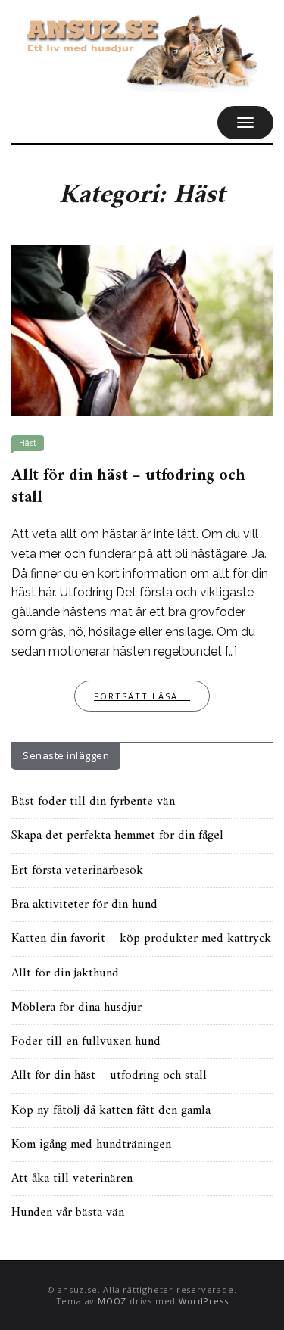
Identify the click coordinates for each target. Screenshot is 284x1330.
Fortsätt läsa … (142, 696)
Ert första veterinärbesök (77, 870)
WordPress (203, 1301)
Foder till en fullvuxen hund (86, 1041)
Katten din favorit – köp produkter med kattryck (141, 938)
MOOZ (112, 1301)
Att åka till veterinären (72, 1178)
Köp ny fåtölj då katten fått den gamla (111, 1110)
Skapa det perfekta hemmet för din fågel (117, 835)
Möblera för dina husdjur (76, 1007)
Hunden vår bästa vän (67, 1212)
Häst (27, 443)
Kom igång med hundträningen (91, 1144)
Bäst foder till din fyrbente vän (93, 801)
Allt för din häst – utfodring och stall (128, 487)
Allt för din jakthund (65, 973)
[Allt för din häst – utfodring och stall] (142, 329)
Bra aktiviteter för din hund (84, 904)
